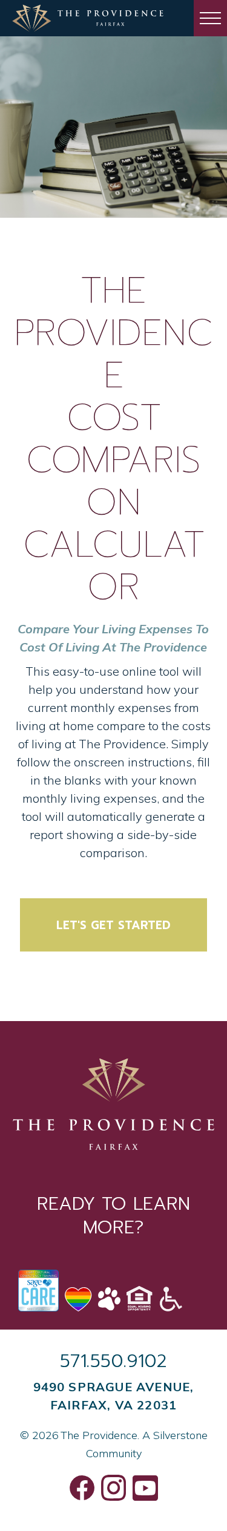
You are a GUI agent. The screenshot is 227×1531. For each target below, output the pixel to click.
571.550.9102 (114, 1361)
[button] (210, 18)
